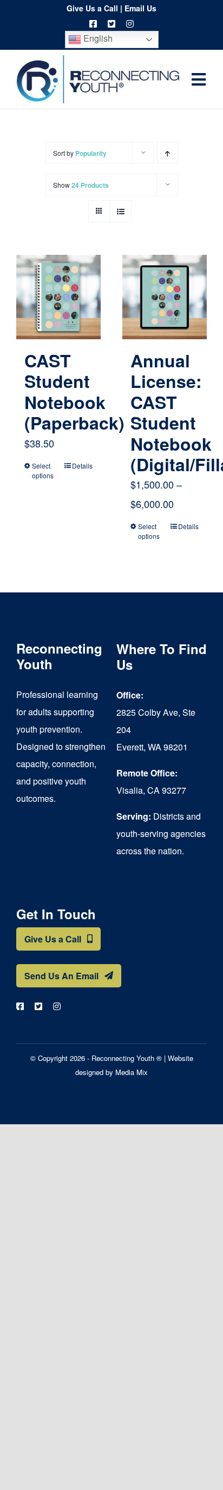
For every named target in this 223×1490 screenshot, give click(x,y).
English (97, 38)
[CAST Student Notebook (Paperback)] (58, 297)
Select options (43, 470)
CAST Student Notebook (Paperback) (74, 391)
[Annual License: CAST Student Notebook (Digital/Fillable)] (164, 297)
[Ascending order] (167, 153)
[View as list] (120, 211)
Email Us (140, 8)
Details (82, 465)
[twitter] (111, 23)
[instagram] (130, 23)
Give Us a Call (92, 8)
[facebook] (93, 23)
